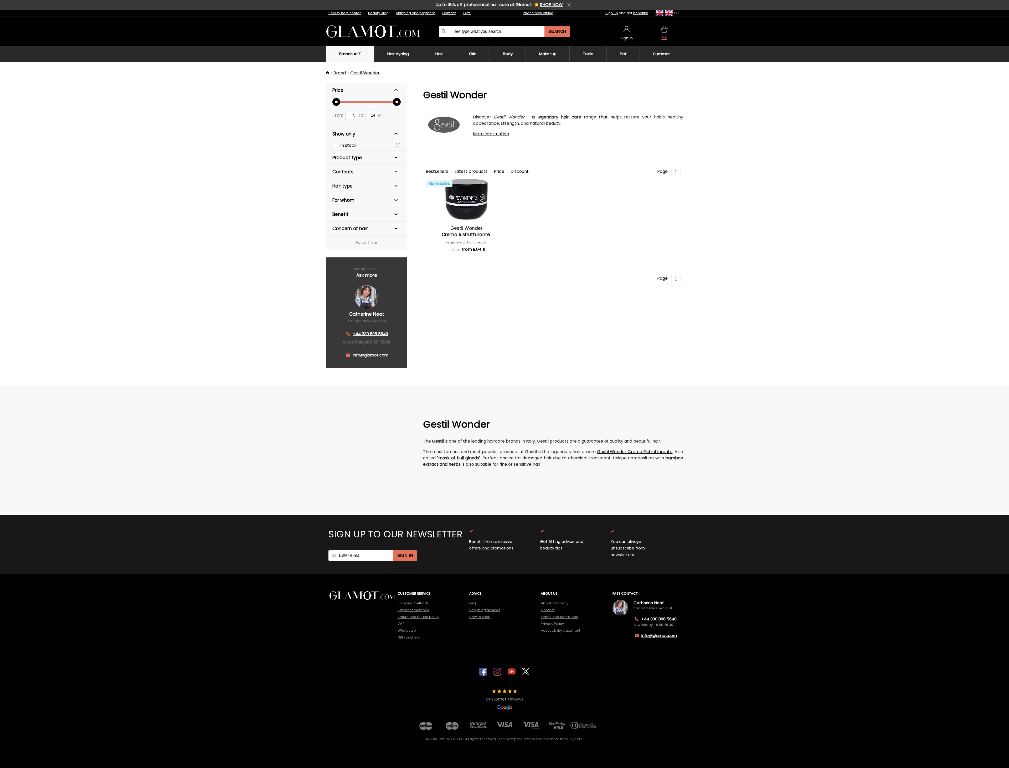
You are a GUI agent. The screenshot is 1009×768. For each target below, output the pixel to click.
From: (338, 115)
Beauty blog (378, 13)
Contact (449, 13)
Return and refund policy (418, 616)
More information (491, 134)
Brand (339, 73)
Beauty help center (344, 13)
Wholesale (407, 630)
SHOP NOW (551, 5)
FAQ (472, 603)
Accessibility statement (560, 630)
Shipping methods (413, 603)
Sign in (405, 555)
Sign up (611, 13)
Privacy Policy (552, 623)
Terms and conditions (559, 616)
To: (361, 115)
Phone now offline (538, 13)
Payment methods (413, 610)
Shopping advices (484, 610)
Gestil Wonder (365, 73)
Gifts (467, 13)
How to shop (480, 616)
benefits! (640, 13)
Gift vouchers (409, 637)
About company (554, 603)
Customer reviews (504, 699)
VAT (401, 623)
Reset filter (366, 243)
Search (557, 31)
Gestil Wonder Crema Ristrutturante (635, 452)
